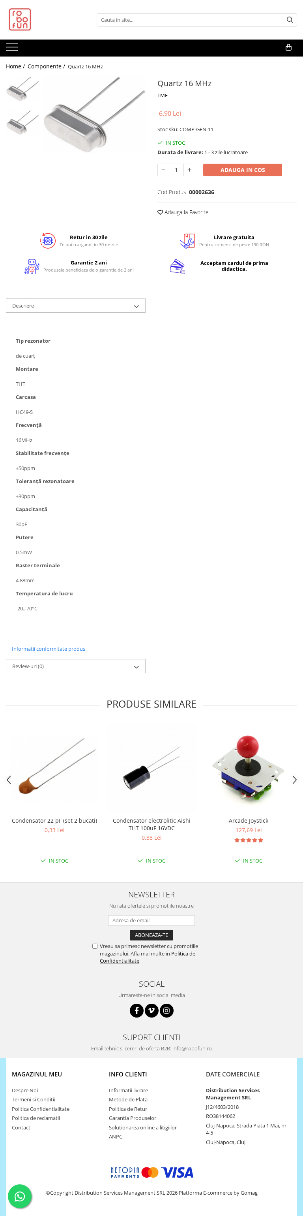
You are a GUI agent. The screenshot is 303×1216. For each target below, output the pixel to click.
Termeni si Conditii (33, 1099)
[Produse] (13, 49)
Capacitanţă (31, 509)
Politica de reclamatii (36, 1118)
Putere (25, 537)
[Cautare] (290, 19)
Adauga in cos (243, 170)
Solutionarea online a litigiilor (143, 1127)
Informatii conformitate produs (48, 648)
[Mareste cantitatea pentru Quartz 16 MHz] (189, 170)
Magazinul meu (37, 1074)
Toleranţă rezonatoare (45, 481)
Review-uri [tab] (28, 666)
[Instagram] (167, 1011)
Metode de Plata (128, 1099)
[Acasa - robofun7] (45, 20)
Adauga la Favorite (186, 212)
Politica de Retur (128, 1108)
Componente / (47, 66)
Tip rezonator (33, 341)
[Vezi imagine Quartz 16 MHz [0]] (22, 89)
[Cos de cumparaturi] (288, 47)
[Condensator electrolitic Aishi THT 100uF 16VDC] (151, 768)
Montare (27, 369)
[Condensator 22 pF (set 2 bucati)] (54, 768)
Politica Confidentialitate (40, 1108)
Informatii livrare (128, 1090)
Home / (16, 66)
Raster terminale (38, 565)
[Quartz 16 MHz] (94, 114)
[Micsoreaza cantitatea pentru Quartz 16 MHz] (163, 170)
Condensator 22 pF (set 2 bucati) (54, 820)
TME (162, 95)
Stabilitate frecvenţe (42, 453)
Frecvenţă (29, 425)
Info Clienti (128, 1074)
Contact (21, 1127)
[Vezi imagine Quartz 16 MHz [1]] (22, 122)
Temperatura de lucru (44, 593)
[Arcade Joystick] (248, 768)
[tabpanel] (94, 114)
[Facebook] (137, 1011)
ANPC (115, 1136)
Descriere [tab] (23, 305)
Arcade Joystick (248, 820)
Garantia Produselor (132, 1118)
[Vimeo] (152, 1011)
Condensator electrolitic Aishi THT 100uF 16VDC (152, 824)
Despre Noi (25, 1090)
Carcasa (26, 397)
